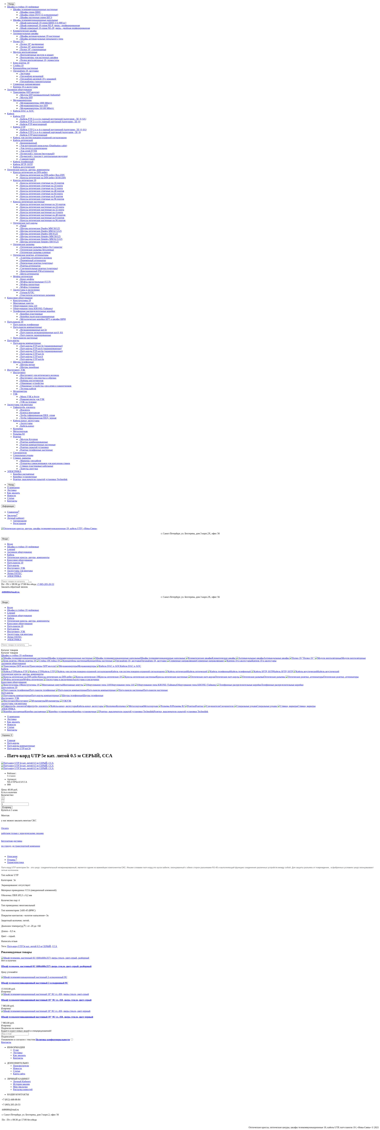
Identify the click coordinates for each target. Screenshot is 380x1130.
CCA (54, 946)
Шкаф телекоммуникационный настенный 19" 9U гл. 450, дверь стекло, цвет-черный (47, 1017)
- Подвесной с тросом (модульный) (36, 153)
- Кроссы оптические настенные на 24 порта (41, 207)
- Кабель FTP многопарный (33, 124)
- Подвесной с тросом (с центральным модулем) (43, 156)
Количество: (7, 795)
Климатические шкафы (25, 31)
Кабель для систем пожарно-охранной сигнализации (40, 137)
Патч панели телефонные (26, 324)
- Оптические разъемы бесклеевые (36, 249)
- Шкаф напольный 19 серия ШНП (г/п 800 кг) (42, 23)
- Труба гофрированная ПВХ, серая (37, 415)
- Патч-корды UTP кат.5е (31, 354)
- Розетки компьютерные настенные (37, 444)
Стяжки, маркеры (22, 458)
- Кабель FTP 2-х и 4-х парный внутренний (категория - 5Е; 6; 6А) (52, 119)
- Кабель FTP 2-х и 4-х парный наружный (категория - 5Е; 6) (49, 121)
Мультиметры (20, 391)
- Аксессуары (26, 423)
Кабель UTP (19, 127)
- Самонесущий (27, 159)
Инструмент (19, 372)
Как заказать (13, 493)
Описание (12, 856)
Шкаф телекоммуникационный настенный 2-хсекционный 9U (34, 983)
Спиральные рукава (23, 455)
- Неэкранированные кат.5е (33, 330)
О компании (13, 487)
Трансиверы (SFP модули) (26, 92)
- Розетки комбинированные (33, 442)
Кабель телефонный (23, 161)
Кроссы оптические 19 (24, 180)
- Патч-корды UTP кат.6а (31, 359)
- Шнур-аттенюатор (29, 273)
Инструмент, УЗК (16, 370)
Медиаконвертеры (22, 100)
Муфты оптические (23, 276)
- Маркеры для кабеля (30, 460)
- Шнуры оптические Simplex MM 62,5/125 (40, 239)
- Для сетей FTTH (28, 151)
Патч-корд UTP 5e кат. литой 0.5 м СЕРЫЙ (29, 946)
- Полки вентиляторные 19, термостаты (39, 60)
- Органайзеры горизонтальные (35, 81)
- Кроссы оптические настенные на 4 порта (41, 212)
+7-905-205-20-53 (45, 584)
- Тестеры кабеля (27, 388)
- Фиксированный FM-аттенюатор (36, 271)
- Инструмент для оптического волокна (39, 375)
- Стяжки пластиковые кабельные (36, 466)
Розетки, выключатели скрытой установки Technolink (40, 479)
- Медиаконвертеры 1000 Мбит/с (35, 103)
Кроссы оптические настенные (29, 201)
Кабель (10, 113)
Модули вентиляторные (25, 52)
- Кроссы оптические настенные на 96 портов (42, 220)
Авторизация (19, 520)
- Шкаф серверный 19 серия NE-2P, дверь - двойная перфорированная (54, 28)
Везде (10, 544)
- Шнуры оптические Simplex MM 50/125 (40, 236)
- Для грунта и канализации (33, 148)
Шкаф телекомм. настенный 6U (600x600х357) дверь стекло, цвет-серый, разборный (46, 966)
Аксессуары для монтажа (20, 404)
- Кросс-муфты (26, 279)
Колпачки (18, 428)
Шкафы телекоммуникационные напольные (35, 20)
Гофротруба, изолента (24, 407)
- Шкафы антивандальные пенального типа (41, 39)
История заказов (21, 1084)
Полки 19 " (18, 41)
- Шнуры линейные (29, 367)
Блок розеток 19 (21, 63)
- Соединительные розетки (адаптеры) (38, 268)
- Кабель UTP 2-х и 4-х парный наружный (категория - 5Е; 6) (50, 132)
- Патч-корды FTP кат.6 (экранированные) (40, 348)
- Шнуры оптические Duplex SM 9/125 (38, 233)
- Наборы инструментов (31, 380)
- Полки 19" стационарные (32, 49)
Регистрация (19, 523)
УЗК (15, 394)
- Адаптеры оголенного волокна (35, 257)
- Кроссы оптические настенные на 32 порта (41, 209)
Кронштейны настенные (25, 68)
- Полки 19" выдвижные (31, 44)
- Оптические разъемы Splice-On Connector (40, 247)
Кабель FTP (19, 116)
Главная (11, 740)
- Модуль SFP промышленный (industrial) (39, 95)
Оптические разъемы (23, 244)
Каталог (9, 652)
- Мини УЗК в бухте (29, 396)
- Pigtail (22, 225)
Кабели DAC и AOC (23, 111)
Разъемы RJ (19, 434)
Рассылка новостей (23, 1089)
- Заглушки (24, 73)
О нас (16, 1050)
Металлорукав (20, 431)
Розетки (17, 436)
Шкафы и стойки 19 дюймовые (23, 6)
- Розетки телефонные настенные (36, 450)
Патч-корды (13, 340)
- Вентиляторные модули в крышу (36, 55)
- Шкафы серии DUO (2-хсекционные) (38, 14)
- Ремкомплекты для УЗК (31, 399)
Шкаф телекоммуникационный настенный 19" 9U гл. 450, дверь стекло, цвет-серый (46, 1000)
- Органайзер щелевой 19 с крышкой (37, 79)
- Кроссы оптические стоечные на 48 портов (41, 191)
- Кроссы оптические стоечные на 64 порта (41, 193)
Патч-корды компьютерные (27, 343)
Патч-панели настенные (25, 338)
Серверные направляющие (26, 84)
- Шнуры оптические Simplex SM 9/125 (39, 241)
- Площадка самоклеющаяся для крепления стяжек (44, 463)
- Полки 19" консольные (31, 47)
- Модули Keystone (28, 439)
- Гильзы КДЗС (26, 292)
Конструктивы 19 (22, 300)
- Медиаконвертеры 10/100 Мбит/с (36, 108)
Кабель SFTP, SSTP (23, 164)
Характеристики (15, 862)
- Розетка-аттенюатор (30, 265)
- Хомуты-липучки (28, 468)
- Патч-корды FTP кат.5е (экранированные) (41, 346)
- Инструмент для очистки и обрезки (37, 378)
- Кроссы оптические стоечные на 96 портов (41, 199)
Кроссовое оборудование (20, 298)
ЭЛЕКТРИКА (14, 471)
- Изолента (24, 410)
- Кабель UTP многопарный (33, 135)
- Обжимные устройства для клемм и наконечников (45, 386)
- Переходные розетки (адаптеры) (36, 263)
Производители (21, 1065)
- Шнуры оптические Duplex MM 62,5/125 (40, 231)
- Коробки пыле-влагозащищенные (36, 316)
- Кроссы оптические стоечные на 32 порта (41, 188)
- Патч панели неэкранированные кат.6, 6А (41, 332)
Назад (11, 4)
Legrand (11, 549)
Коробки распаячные (23, 474)
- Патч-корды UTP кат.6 (31, 356)
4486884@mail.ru (11, 592)
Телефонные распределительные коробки (34, 311)
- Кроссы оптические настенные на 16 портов (42, 204)
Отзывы (12, 859)
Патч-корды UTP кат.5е (19, 748)
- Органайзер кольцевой (31, 76)
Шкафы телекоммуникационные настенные (35, 9)
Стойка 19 (18, 65)
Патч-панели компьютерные (27, 327)
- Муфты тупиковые (29, 287)
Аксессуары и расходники (26, 290)
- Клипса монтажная (29, 412)
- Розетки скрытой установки (34, 447)
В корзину (6, 807)
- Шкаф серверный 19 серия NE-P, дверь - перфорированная (49, 25)
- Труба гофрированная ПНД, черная (37, 418)
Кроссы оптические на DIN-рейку (30, 172)
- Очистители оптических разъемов (37, 295)
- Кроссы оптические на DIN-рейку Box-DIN (42, 175)
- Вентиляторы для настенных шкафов (38, 57)
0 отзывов (11, 776)
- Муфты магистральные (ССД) (35, 281)
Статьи (10, 498)
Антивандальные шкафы (25, 33)
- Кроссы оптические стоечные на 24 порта (41, 185)
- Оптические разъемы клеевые (35, 252)
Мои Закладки (20, 1087)
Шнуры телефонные (23, 362)
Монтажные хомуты (23, 303)
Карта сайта (19, 1073)
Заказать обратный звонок (14, 587)
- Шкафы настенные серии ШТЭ (35, 17)
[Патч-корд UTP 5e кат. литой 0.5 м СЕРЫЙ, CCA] (27, 763)
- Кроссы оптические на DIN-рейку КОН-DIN (42, 177)
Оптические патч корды (25, 223)
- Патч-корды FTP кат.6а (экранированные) (41, 351)
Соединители (20, 452)
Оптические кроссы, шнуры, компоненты (28, 169)
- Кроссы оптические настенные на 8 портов (41, 217)
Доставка (11, 490)
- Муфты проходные (29, 284)
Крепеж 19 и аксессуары (25, 87)
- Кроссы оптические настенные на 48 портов (42, 215)
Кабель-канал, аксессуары (26, 420)
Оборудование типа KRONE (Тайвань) (33, 308)
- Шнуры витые (27, 364)
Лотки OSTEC (14, 573)
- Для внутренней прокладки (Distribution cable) (43, 145)
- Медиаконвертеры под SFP (33, 105)
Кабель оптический (23, 140)
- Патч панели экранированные (35, 335)
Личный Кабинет (22, 1081)
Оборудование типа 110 (25, 306)
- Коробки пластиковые (31, 314)
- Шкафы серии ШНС (30, 12)
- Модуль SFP (26, 97)
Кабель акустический (24, 167)
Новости (11, 495)
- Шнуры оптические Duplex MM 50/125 (39, 228)
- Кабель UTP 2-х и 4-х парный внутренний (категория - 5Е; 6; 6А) (53, 129)
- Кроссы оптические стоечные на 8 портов (41, 196)
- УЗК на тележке (28, 402)
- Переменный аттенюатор (32, 260)
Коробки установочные (25, 476)
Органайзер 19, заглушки (26, 71)
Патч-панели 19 (15, 322)
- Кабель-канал (26, 426)
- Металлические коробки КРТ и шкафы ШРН (42, 319)
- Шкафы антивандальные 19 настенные (39, 36)
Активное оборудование (19, 89)
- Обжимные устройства (31, 383)
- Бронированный (28, 143)
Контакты (12, 501)
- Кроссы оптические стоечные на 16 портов (41, 183)
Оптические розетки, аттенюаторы (30, 255)
